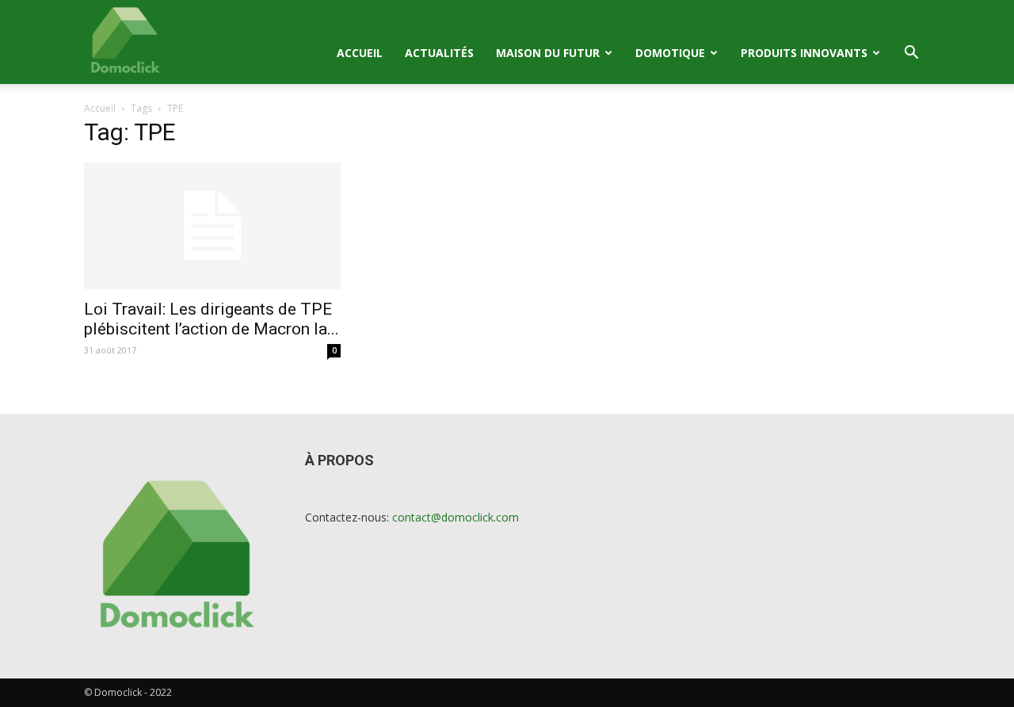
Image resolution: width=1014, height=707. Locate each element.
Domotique (670, 52)
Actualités (439, 52)
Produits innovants (804, 52)
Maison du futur (548, 52)
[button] (911, 54)
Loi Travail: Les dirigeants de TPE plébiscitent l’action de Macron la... (211, 319)
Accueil (360, 52)
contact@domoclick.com (455, 517)
